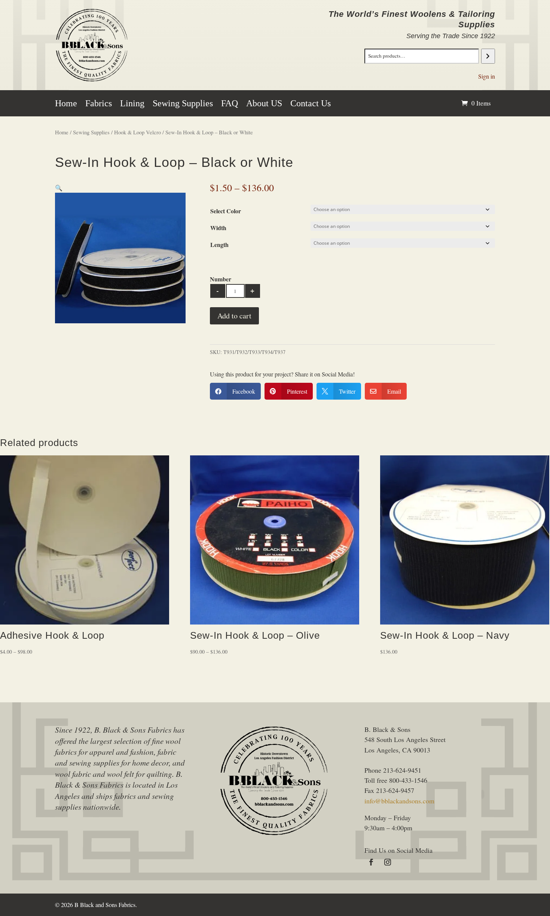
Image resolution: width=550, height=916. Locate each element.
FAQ (229, 104)
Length (219, 244)
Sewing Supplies (183, 104)
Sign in (486, 76)
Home (66, 104)
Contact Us (310, 104)
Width (218, 227)
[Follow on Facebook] (371, 862)
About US (264, 104)
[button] (58, 188)
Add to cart (234, 316)
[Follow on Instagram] (387, 862)
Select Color (225, 211)
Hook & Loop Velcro (137, 132)
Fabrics (98, 104)
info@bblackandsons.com (399, 800)
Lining (132, 104)
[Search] (488, 56)
